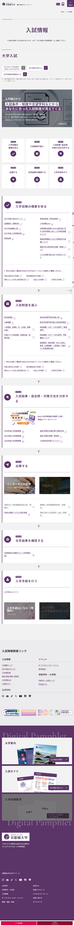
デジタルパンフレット (55, 923)
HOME (62, 12)
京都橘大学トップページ (25, 5)
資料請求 (20, 923)
